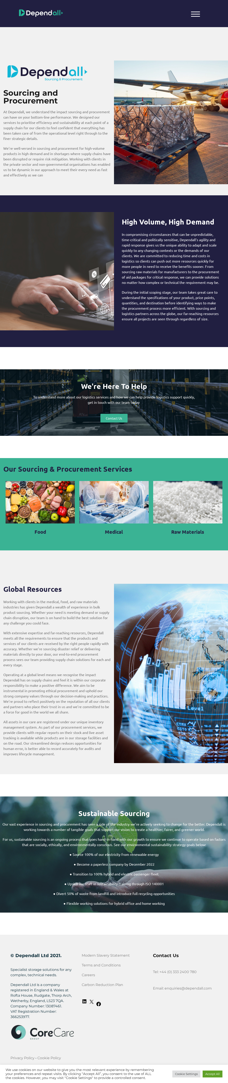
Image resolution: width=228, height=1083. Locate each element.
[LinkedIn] (84, 1003)
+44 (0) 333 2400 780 (178, 972)
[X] (91, 1003)
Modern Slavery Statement (106, 955)
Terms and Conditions (101, 965)
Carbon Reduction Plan (102, 985)
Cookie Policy (49, 1058)
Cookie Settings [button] (186, 1074)
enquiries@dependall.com (188, 988)
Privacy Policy (22, 1058)
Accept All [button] (212, 1074)
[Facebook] (98, 1005)
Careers (88, 975)
